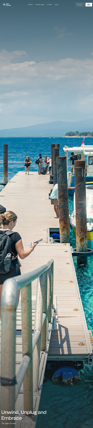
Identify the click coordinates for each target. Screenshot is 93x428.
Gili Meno (30, 4)
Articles (56, 4)
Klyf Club (49, 4)
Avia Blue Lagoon (40, 4)
